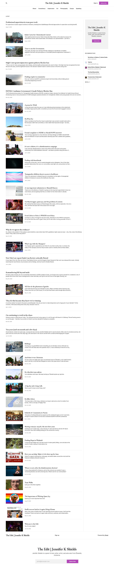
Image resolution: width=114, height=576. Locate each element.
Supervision (51, 8)
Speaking (78, 8)
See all (87, 82)
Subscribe (104, 3)
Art (57, 8)
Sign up (57, 535)
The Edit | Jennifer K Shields (57, 3)
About (34, 8)
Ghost (106, 535)
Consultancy (41, 8)
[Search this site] (6, 3)
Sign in (96, 3)
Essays (72, 8)
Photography (64, 8)
